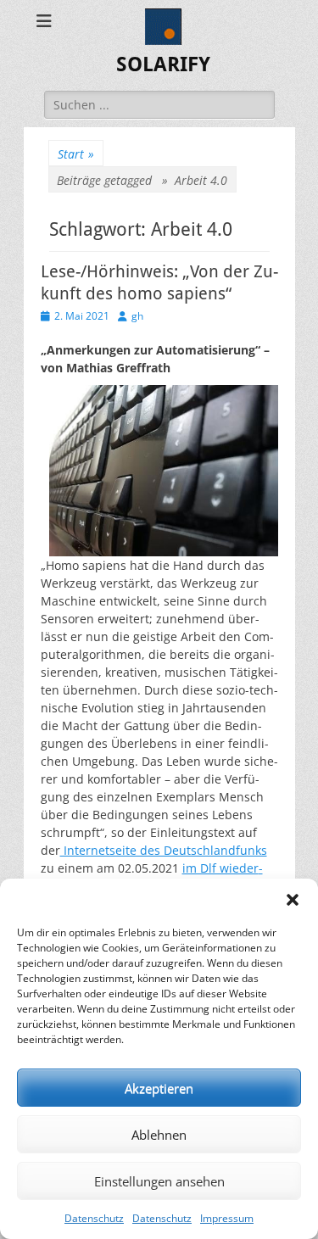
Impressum (227, 1218)
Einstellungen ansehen (159, 1181)
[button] (292, 899)
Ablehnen (159, 1134)
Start (76, 154)
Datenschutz (94, 1218)
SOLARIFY (163, 64)
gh (137, 316)
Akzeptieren (159, 1088)
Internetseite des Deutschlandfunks (163, 850)
